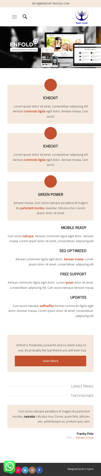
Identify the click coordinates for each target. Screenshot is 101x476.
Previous (78, 410)
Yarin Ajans (87, 469)
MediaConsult (84, 437)
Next (88, 410)
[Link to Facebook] (39, 470)
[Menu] (15, 16)
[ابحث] (24, 16)
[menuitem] (24, 16)
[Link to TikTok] (18, 470)
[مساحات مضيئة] (59, 16)
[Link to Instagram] (32, 470)
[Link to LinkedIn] (25, 470)
